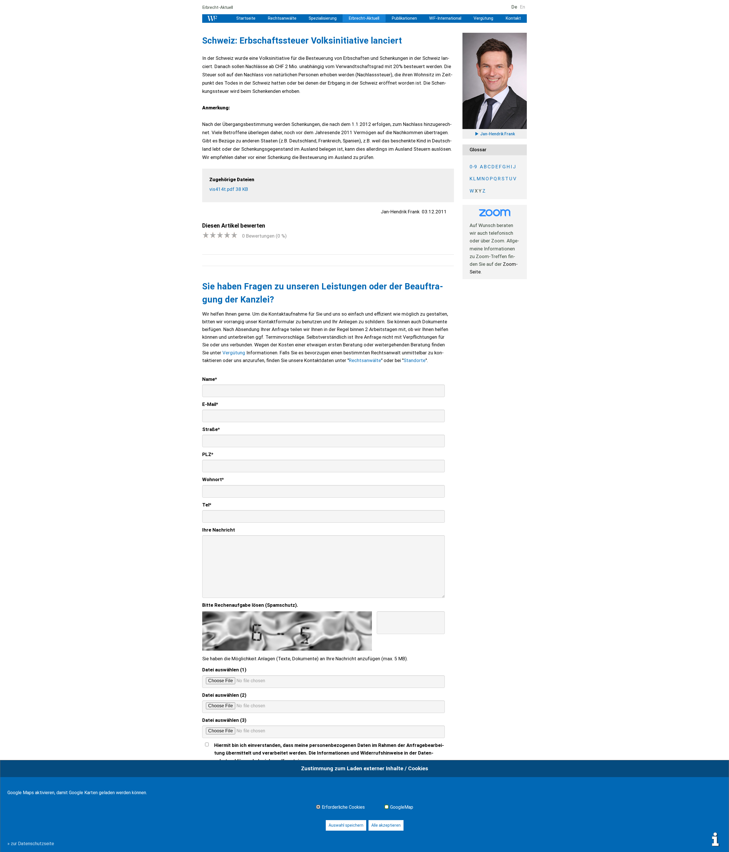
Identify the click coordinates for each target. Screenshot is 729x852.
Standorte (414, 360)
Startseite (245, 18)
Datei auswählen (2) (224, 695)
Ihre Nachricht (218, 530)
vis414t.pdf (228, 189)
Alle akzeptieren (386, 825)
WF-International (445, 18)
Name (209, 379)
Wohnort (213, 479)
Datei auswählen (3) (224, 720)
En (522, 7)
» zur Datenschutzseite (30, 843)
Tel (206, 505)
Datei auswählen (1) (224, 670)
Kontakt (513, 18)
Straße (211, 429)
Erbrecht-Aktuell (217, 7)
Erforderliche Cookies (343, 807)
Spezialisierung (323, 18)
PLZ (207, 454)
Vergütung (483, 18)
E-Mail (210, 404)
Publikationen (404, 18)
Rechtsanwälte (282, 18)
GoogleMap (401, 807)
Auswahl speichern (346, 825)
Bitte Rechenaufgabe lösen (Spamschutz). (250, 605)
